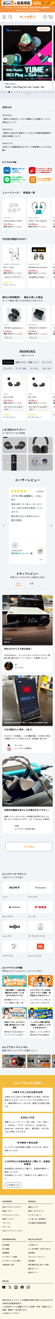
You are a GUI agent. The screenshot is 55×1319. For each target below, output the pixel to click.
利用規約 (31, 1260)
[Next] (50, 59)
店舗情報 (5, 1252)
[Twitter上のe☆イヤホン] (9, 1287)
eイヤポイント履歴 (9, 1257)
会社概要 (5, 1245)
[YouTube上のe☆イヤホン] (3, 1287)
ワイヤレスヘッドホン (10, 1215)
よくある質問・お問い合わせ (39, 1249)
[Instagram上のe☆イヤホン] (28, 1287)
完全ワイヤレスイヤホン (11, 1207)
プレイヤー (6, 1223)
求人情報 (5, 1249)
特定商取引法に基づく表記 (38, 1264)
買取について (33, 1207)
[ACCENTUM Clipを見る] (40, 551)
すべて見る (29, 846)
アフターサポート (35, 1215)
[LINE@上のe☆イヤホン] (16, 1287)
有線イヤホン (7, 1211)
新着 (18, 583)
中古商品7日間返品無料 (37, 1223)
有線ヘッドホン (8, 1219)
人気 (31, 583)
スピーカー (6, 1227)
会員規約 (31, 1252)
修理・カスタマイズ (36, 1211)
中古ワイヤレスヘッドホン (12, 1230)
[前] (3, 525)
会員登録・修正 (8, 1264)
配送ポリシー (33, 1272)
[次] (51, 525)
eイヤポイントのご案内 (11, 1260)
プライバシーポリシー (36, 1257)
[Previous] (4, 59)
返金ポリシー (33, 1268)
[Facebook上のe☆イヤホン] (22, 1287)
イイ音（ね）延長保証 (36, 1219)
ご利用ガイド (13, 1185)
